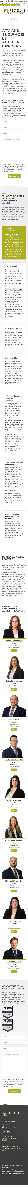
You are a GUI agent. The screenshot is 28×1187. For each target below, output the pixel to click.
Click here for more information (10, 5)
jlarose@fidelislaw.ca (14, 726)
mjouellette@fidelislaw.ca (14, 847)
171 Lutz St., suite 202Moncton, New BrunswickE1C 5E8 (9, 1138)
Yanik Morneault (14, 962)
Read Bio (13, 650)
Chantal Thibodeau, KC (14, 641)
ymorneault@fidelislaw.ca (14, 968)
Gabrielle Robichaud (14, 681)
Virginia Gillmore (14, 921)
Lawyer (14, 683)
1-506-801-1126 (9, 1124)
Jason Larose (14, 719)
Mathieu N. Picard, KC (14, 881)
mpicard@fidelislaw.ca (14, 887)
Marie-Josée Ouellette (14, 841)
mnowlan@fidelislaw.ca (14, 806)
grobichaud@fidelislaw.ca (14, 685)
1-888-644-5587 (10, 1121)
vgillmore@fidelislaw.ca (14, 928)
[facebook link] (7, 1131)
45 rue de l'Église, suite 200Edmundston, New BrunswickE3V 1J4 (11, 1148)
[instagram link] (3, 1131)
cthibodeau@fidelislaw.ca (14, 647)
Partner (14, 643)
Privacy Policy (19, 1165)
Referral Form (6, 1167)
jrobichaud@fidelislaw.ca (14, 766)
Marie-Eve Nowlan (14, 800)
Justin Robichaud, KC (14, 760)
